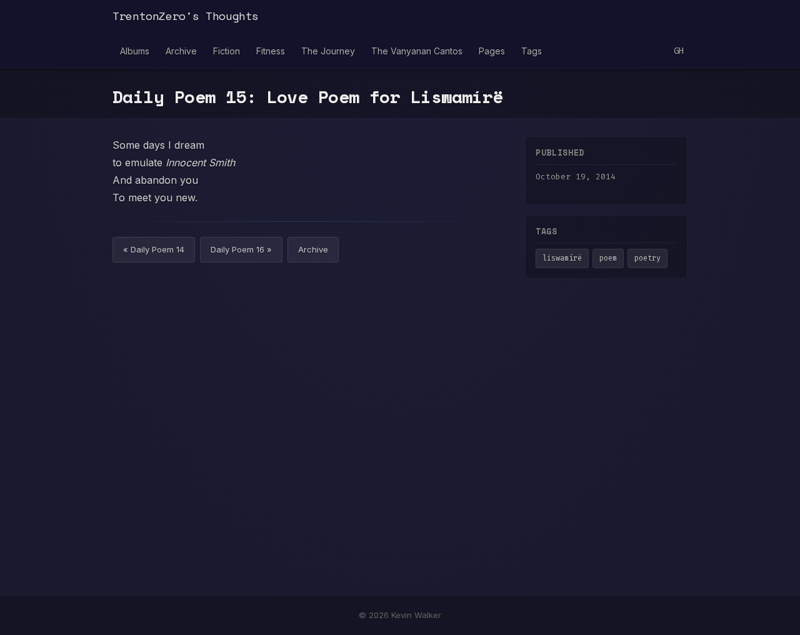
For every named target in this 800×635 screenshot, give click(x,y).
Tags (531, 51)
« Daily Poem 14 (153, 249)
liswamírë (562, 258)
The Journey (328, 51)
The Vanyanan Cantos (416, 51)
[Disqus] (306, 434)
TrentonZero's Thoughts (185, 16)
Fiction (226, 51)
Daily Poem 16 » (241, 249)
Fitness (270, 51)
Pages (492, 51)
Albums (134, 51)
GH (679, 51)
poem (608, 258)
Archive (181, 51)
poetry (647, 258)
